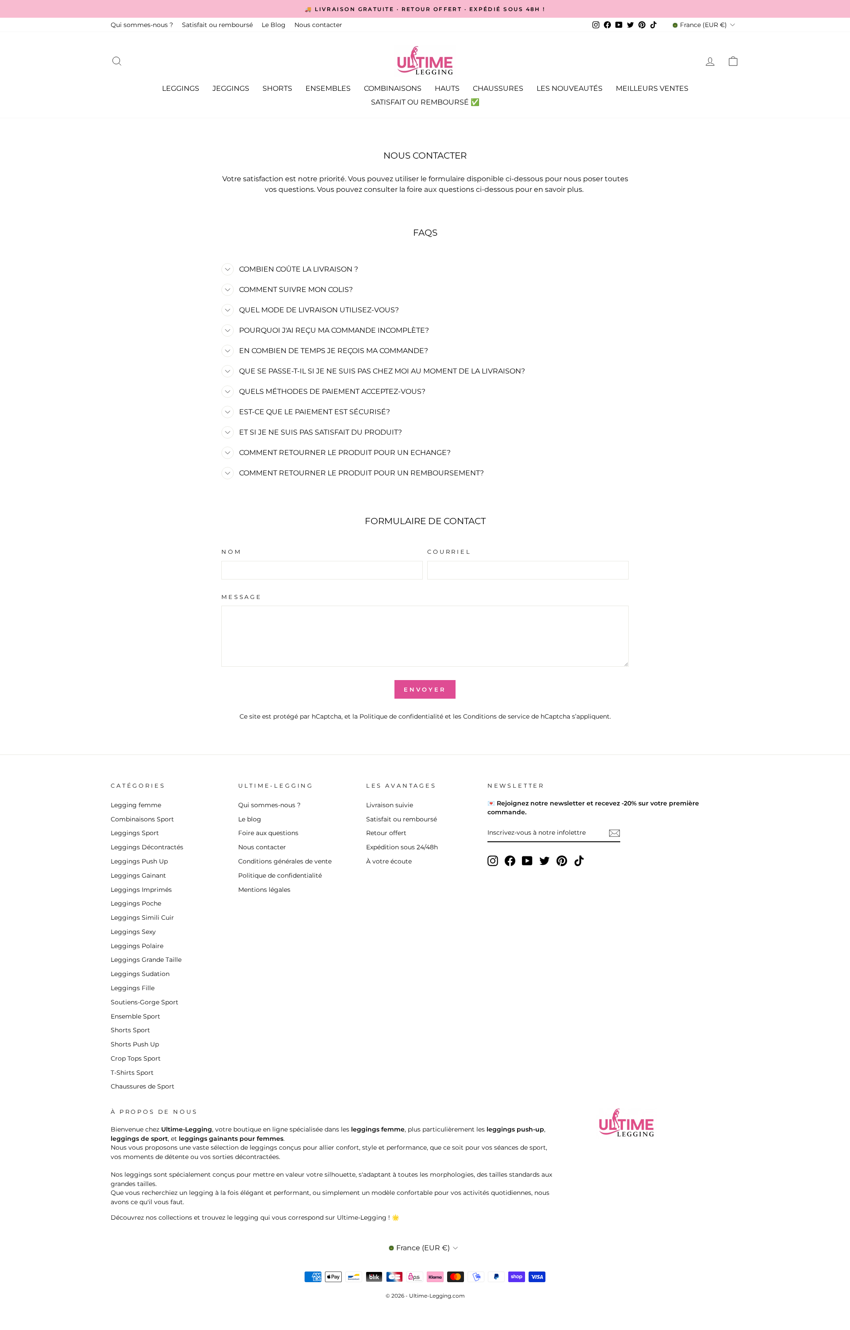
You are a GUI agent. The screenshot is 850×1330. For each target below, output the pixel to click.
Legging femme (136, 805)
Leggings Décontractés (147, 847)
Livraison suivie (389, 805)
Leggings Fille (133, 988)
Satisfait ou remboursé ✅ (425, 102)
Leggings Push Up (139, 861)
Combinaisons (392, 88)
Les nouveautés (570, 88)
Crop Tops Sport (136, 1058)
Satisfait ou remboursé (217, 24)
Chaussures (498, 88)
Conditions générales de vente (285, 861)
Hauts (447, 88)
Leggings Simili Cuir (142, 917)
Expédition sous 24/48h (402, 847)
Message (241, 597)
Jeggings (230, 88)
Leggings (180, 88)
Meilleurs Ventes (652, 88)
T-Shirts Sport (132, 1072)
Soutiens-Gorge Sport (144, 1002)
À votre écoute (389, 861)
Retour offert (386, 832)
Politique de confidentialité (401, 716)
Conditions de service (496, 716)
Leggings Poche (136, 903)
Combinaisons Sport (142, 819)
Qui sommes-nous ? (142, 24)
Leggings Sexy (133, 931)
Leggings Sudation (140, 973)
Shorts (277, 88)
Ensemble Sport (135, 1016)
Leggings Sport (135, 832)
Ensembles (328, 88)
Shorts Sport (130, 1030)
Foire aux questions (268, 832)
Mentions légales (264, 889)
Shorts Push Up (135, 1044)
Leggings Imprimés (141, 889)
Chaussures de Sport (142, 1086)
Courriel (449, 551)
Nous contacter (318, 24)
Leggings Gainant (138, 875)
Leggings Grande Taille (146, 959)
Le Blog (274, 24)
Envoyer (427, 689)
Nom (231, 551)
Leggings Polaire (137, 945)
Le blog (249, 819)
